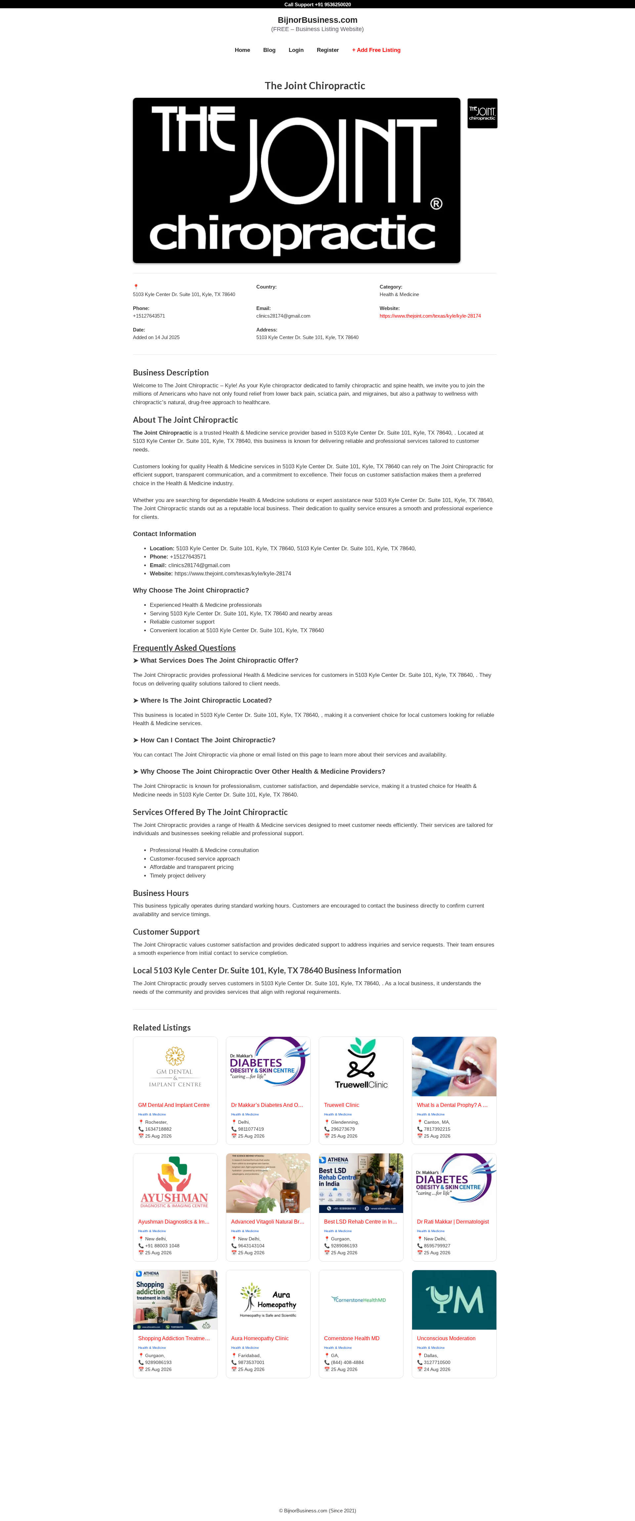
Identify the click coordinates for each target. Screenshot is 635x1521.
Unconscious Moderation (446, 1338)
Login (296, 50)
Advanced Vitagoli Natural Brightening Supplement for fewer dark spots (268, 1222)
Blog (269, 50)
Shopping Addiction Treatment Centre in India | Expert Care (175, 1338)
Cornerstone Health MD (352, 1338)
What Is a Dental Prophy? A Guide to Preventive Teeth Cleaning (454, 1105)
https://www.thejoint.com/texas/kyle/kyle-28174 (430, 316)
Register (328, 50)
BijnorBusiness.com (318, 19)
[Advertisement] (317, 1451)
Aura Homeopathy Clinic (260, 1338)
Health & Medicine (152, 1114)
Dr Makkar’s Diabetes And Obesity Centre (268, 1105)
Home (242, 50)
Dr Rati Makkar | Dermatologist (453, 1222)
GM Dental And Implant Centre (174, 1105)
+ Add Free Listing (376, 50)
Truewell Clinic (341, 1105)
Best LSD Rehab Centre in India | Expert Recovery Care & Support (361, 1222)
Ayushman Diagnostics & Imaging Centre (175, 1222)
